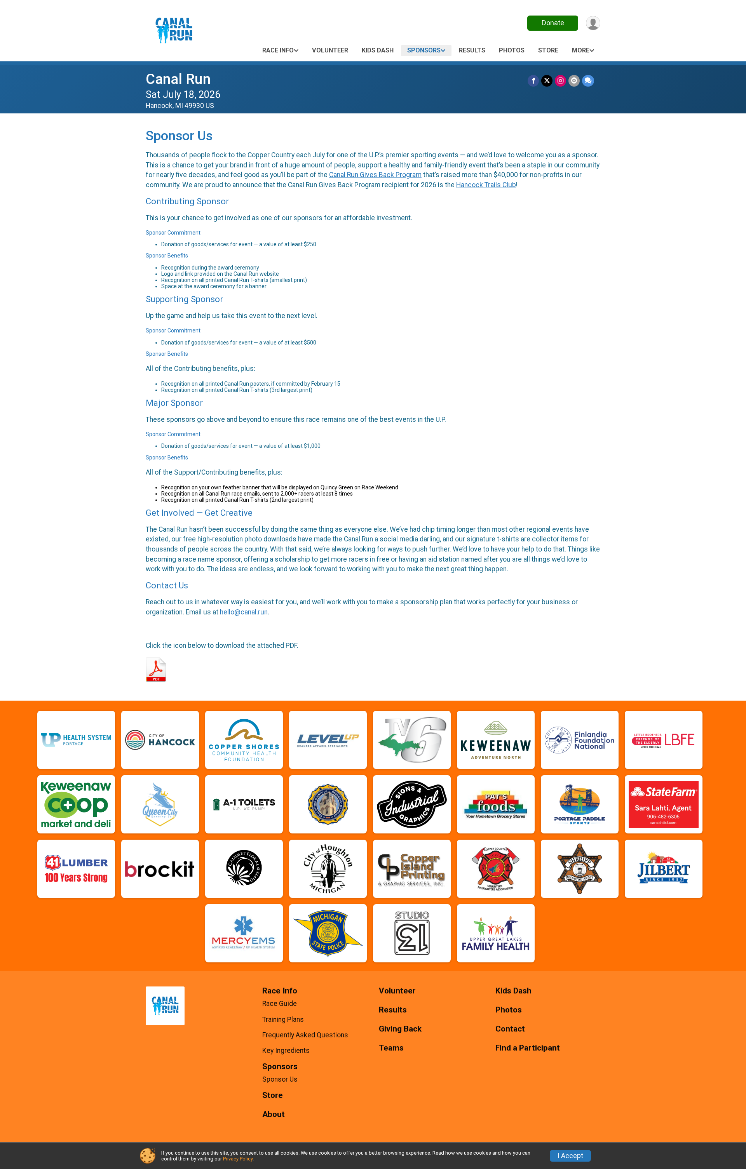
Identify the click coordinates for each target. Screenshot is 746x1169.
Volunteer (330, 50)
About (273, 1114)
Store (548, 50)
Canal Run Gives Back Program (375, 175)
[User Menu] (593, 23)
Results (472, 50)
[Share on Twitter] (547, 80)
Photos (512, 50)
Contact (510, 1029)
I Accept (570, 1156)
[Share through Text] (588, 80)
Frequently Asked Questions (305, 1035)
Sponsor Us (280, 1079)
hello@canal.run (244, 612)
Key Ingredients (286, 1050)
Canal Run (178, 79)
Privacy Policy (238, 1159)
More (580, 50)
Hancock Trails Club (486, 185)
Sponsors (424, 50)
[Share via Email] (574, 80)
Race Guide (279, 1003)
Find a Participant (527, 1048)
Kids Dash (378, 50)
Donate (553, 23)
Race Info (278, 50)
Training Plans (283, 1019)
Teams (391, 1048)
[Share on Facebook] (533, 80)
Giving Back (400, 1029)
